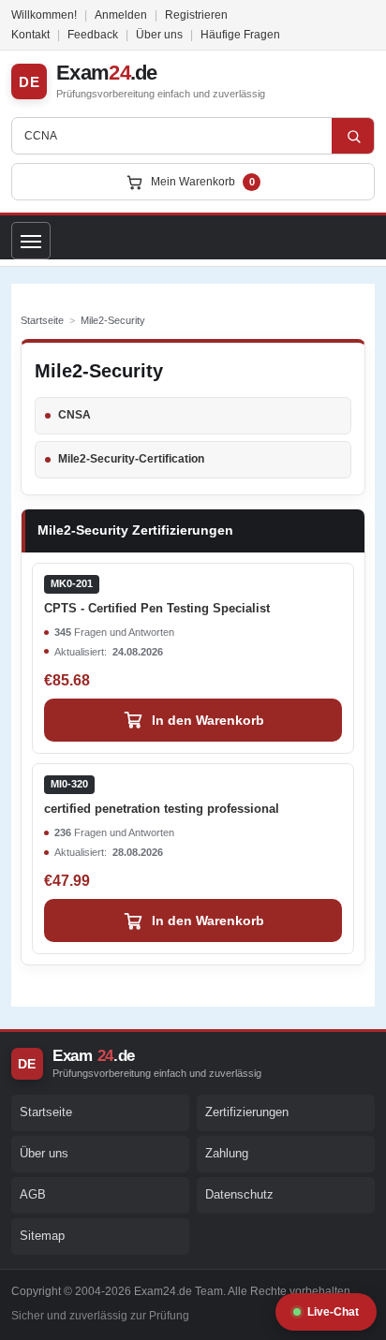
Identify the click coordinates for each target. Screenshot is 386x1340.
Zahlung (226, 1153)
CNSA (74, 414)
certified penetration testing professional (161, 797)
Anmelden (121, 15)
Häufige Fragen (240, 34)
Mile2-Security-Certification (131, 458)
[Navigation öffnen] (31, 240)
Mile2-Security (113, 320)
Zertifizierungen (247, 1112)
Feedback (92, 34)
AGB (33, 1194)
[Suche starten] (353, 136)
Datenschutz (239, 1194)
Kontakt (30, 34)
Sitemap (42, 1236)
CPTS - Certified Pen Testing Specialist (157, 596)
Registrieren (196, 15)
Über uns (159, 34)
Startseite (42, 320)
